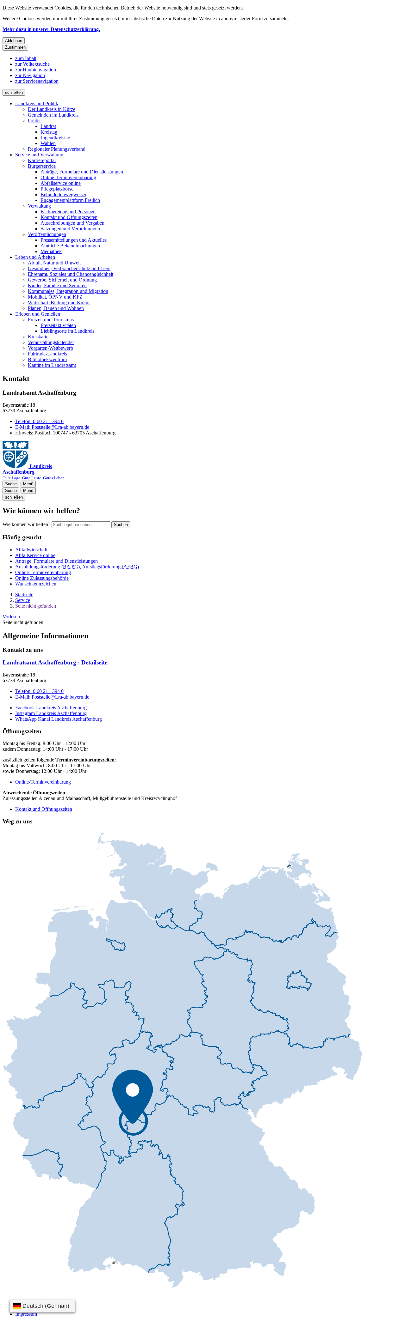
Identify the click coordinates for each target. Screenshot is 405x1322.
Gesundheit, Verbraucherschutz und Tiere (69, 268)
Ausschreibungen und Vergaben (72, 223)
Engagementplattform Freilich (70, 200)
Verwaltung (39, 206)
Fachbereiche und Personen (68, 211)
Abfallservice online (60, 183)
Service (22, 600)
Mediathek (51, 251)
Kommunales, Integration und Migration (68, 291)
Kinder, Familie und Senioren (57, 285)
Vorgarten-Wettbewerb (50, 348)
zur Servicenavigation (37, 81)
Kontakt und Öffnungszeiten (68, 217)
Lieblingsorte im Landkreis (67, 331)
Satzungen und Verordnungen (70, 228)
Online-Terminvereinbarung (68, 177)
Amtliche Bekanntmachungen (70, 245)
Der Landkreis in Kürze (51, 109)
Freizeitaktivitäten (58, 325)
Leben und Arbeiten (35, 257)
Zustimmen (15, 47)
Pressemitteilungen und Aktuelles (73, 240)
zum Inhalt (25, 58)
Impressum (26, 1314)
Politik (34, 120)
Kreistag (48, 132)
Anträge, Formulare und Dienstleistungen (81, 171)
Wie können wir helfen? (26, 524)
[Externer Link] (183, 1060)
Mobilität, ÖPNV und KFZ (55, 297)
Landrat (48, 126)
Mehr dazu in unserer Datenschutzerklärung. (51, 29)
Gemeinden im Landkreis (53, 115)
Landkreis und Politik (36, 103)
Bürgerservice (42, 166)
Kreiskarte (38, 336)
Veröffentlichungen (47, 234)
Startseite (24, 594)
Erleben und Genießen (37, 314)
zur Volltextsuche (32, 64)
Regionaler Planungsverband (56, 149)
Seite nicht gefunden (35, 606)
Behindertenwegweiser (63, 194)
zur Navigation (30, 75)
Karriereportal (42, 160)
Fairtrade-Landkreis (47, 353)
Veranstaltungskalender (51, 342)
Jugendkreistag (55, 137)
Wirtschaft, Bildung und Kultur (59, 302)
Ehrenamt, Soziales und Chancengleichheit (70, 274)
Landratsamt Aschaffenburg (55, 662)
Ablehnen (13, 40)
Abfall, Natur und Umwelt (54, 262)
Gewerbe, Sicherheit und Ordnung (62, 279)
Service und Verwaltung (39, 154)
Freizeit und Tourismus (51, 319)
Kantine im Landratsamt (52, 365)
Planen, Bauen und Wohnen (56, 308)
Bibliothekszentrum (47, 359)
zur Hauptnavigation (35, 69)
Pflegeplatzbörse (56, 188)
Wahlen (48, 143)
